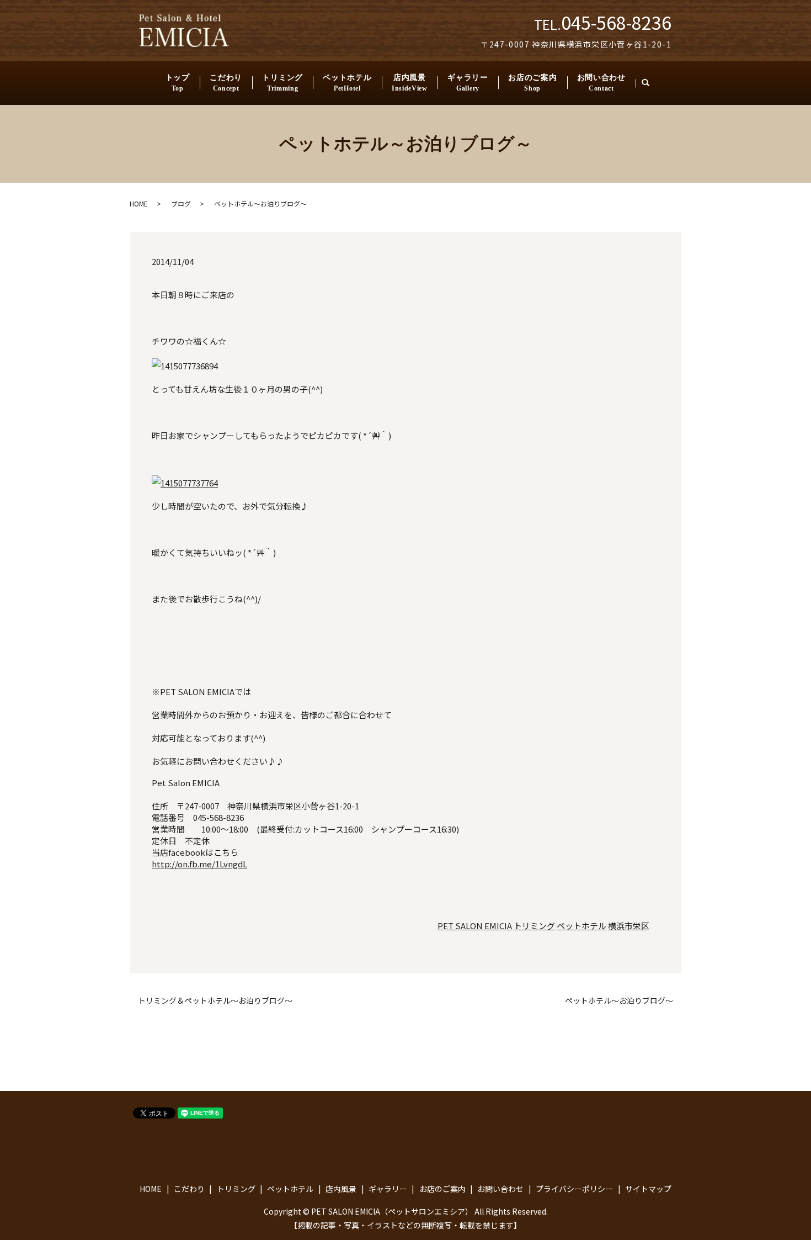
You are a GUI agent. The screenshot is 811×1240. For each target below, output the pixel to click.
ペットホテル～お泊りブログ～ (619, 1000)
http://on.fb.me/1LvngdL (199, 864)
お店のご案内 (532, 82)
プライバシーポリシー (574, 1188)
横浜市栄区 (628, 925)
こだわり (226, 82)
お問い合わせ (601, 82)
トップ (178, 82)
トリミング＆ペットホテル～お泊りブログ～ (215, 1000)
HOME (139, 203)
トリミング (282, 82)
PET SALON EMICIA (474, 925)
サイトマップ (648, 1188)
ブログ (181, 203)
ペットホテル (347, 82)
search (650, 83)
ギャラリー (467, 82)
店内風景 (410, 82)
